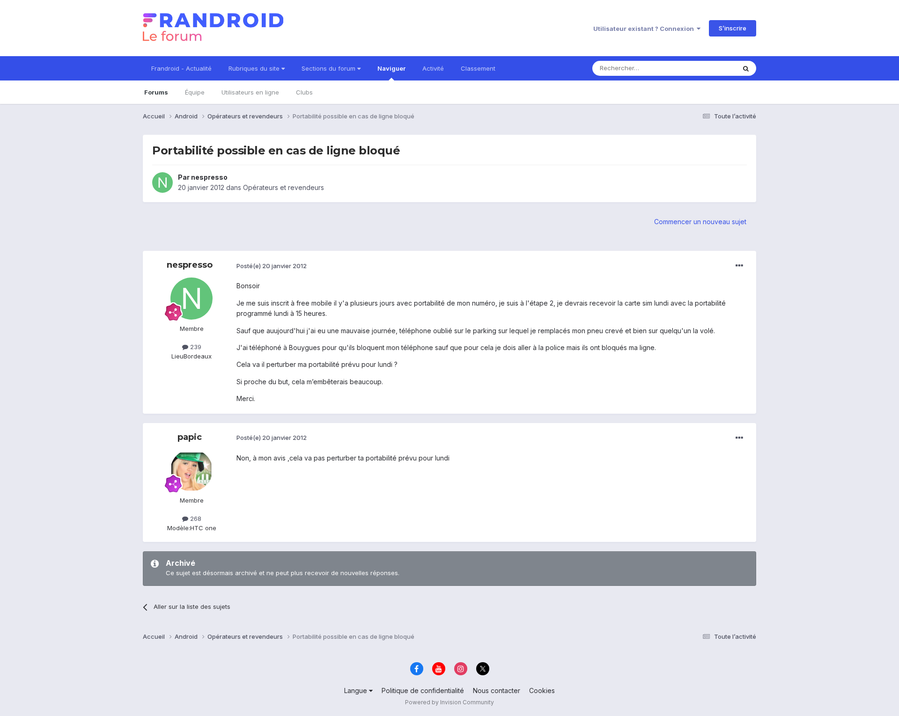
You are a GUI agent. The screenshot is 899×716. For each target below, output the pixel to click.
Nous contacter (496, 690)
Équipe (195, 92)
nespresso (209, 177)
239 (194, 347)
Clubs (304, 92)
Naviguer (391, 68)
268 (194, 518)
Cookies (542, 690)
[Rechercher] (746, 68)
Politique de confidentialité (423, 690)
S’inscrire (732, 28)
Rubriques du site (254, 68)
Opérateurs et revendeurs (283, 187)
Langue (356, 690)
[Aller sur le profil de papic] (191, 470)
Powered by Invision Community (449, 702)
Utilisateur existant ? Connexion (645, 28)
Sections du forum (329, 68)
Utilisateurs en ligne (250, 92)
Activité (433, 68)
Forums (156, 92)
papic (189, 437)
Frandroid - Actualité (181, 68)
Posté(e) (271, 266)
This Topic (708, 68)
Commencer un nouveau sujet (700, 222)
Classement (478, 68)
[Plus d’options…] (739, 265)
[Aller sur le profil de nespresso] (162, 182)
